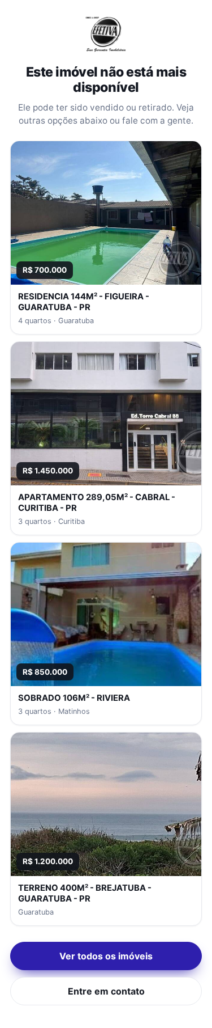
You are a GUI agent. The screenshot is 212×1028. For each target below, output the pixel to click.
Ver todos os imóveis (106, 956)
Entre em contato (106, 991)
